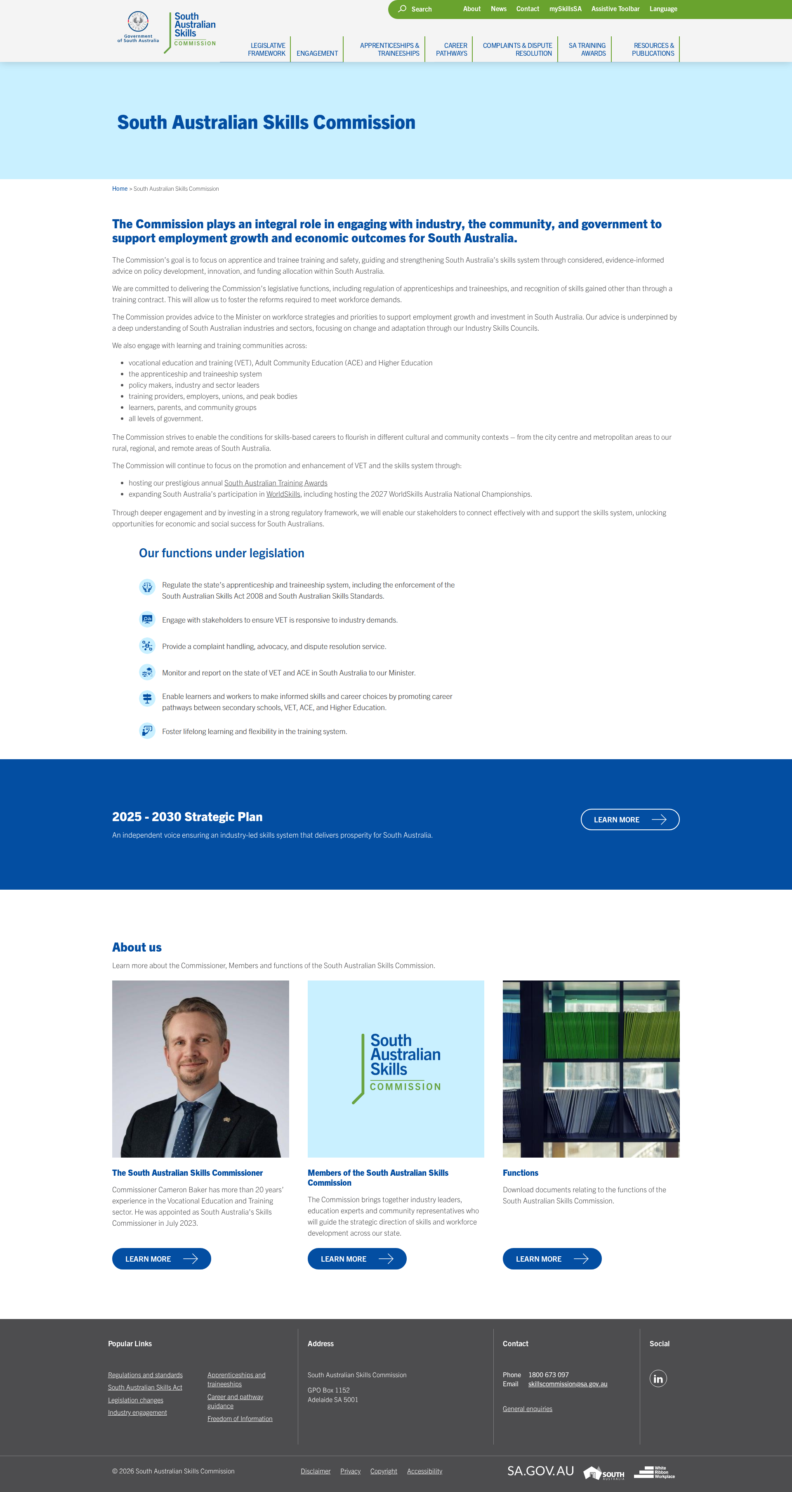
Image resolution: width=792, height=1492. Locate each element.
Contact (528, 8)
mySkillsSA (565, 8)
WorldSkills (283, 493)
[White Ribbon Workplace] (654, 1474)
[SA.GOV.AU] (540, 1474)
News (499, 8)
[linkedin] (658, 1378)
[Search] (402, 9)
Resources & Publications (653, 49)
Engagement (317, 53)
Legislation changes (135, 1399)
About (472, 8)
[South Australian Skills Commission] (163, 27)
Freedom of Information (240, 1418)
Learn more (616, 819)
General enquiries (527, 1408)
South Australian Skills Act (145, 1387)
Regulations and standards (145, 1374)
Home (120, 188)
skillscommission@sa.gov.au (568, 1383)
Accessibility (424, 1470)
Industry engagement (137, 1412)
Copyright (383, 1470)
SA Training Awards (587, 49)
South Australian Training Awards (276, 482)
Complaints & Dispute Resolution (517, 49)
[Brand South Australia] (603, 1474)
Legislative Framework (266, 49)
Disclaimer (315, 1470)
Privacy (350, 1470)
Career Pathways (451, 49)
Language (663, 8)
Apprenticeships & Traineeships (390, 49)
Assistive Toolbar (616, 8)
